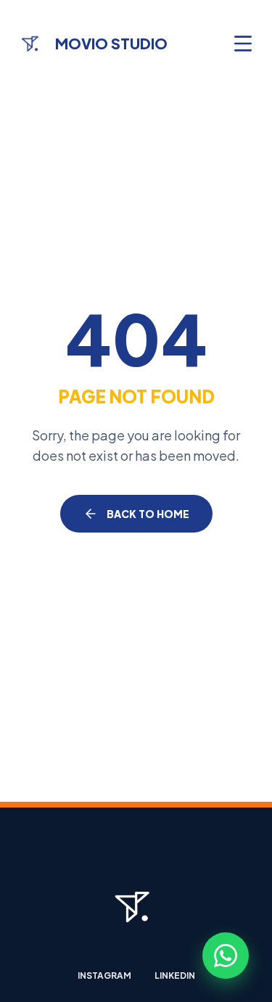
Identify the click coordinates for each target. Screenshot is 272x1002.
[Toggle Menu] (243, 43)
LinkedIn (174, 975)
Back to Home (148, 513)
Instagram (104, 975)
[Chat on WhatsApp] (225, 955)
